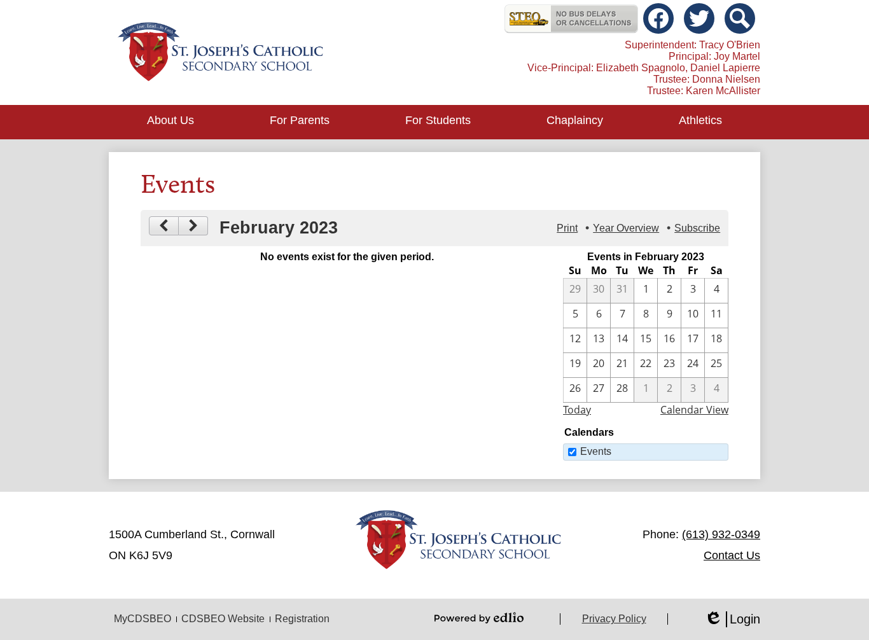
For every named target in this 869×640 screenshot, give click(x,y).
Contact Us (732, 555)
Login (732, 619)
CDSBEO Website (223, 618)
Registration (302, 618)
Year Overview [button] (626, 228)
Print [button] (567, 228)
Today (577, 410)
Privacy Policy (614, 618)
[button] (170, 122)
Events (595, 451)
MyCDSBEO (142, 618)
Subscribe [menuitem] (697, 228)
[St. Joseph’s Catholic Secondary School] (220, 52)
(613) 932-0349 (721, 534)
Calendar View (694, 410)
